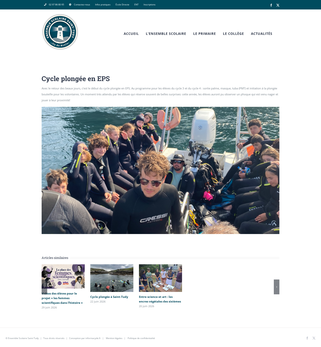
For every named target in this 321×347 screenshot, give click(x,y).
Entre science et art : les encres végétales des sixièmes (155, 278)
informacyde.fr (93, 338)
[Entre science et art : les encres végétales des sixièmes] (160, 278)
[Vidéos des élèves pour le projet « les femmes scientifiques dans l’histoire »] (63, 276)
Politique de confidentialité (141, 338)
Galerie (68, 276)
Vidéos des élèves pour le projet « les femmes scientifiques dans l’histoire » (58, 276)
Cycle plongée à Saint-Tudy (106, 278)
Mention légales (114, 338)
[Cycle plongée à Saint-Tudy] (111, 278)
